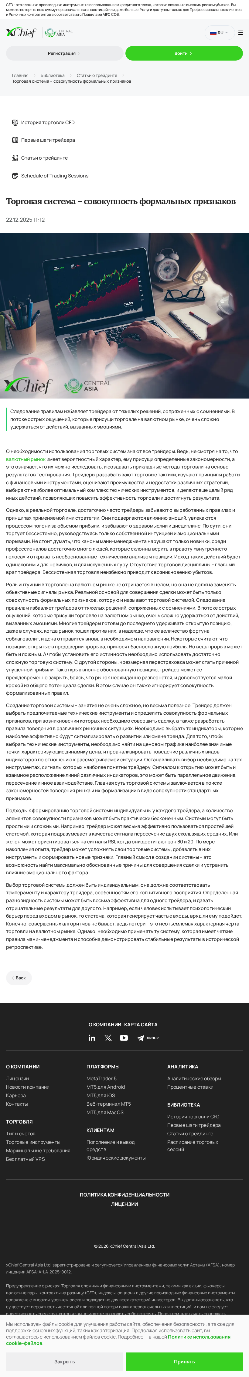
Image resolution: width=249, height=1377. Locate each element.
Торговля (19, 1121)
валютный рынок (26, 459)
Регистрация (62, 53)
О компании (105, 1024)
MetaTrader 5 (101, 1078)
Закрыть (64, 1361)
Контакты (17, 1104)
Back (21, 978)
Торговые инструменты (33, 1142)
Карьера (16, 1095)
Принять (184, 1361)
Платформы (103, 1066)
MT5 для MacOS (105, 1112)
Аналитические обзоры (194, 1078)
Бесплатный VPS (25, 1159)
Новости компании (27, 1087)
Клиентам (100, 1130)
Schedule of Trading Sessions (54, 175)
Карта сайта (141, 1024)
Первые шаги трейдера (48, 140)
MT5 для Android (106, 1087)
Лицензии (17, 1078)
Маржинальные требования (38, 1150)
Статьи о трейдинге (44, 157)
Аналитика (183, 1066)
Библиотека (183, 1104)
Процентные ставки (190, 1087)
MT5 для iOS (101, 1095)
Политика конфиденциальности (124, 1195)
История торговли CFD (48, 122)
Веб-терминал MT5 (109, 1104)
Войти (181, 53)
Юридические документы (116, 1157)
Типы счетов (21, 1133)
